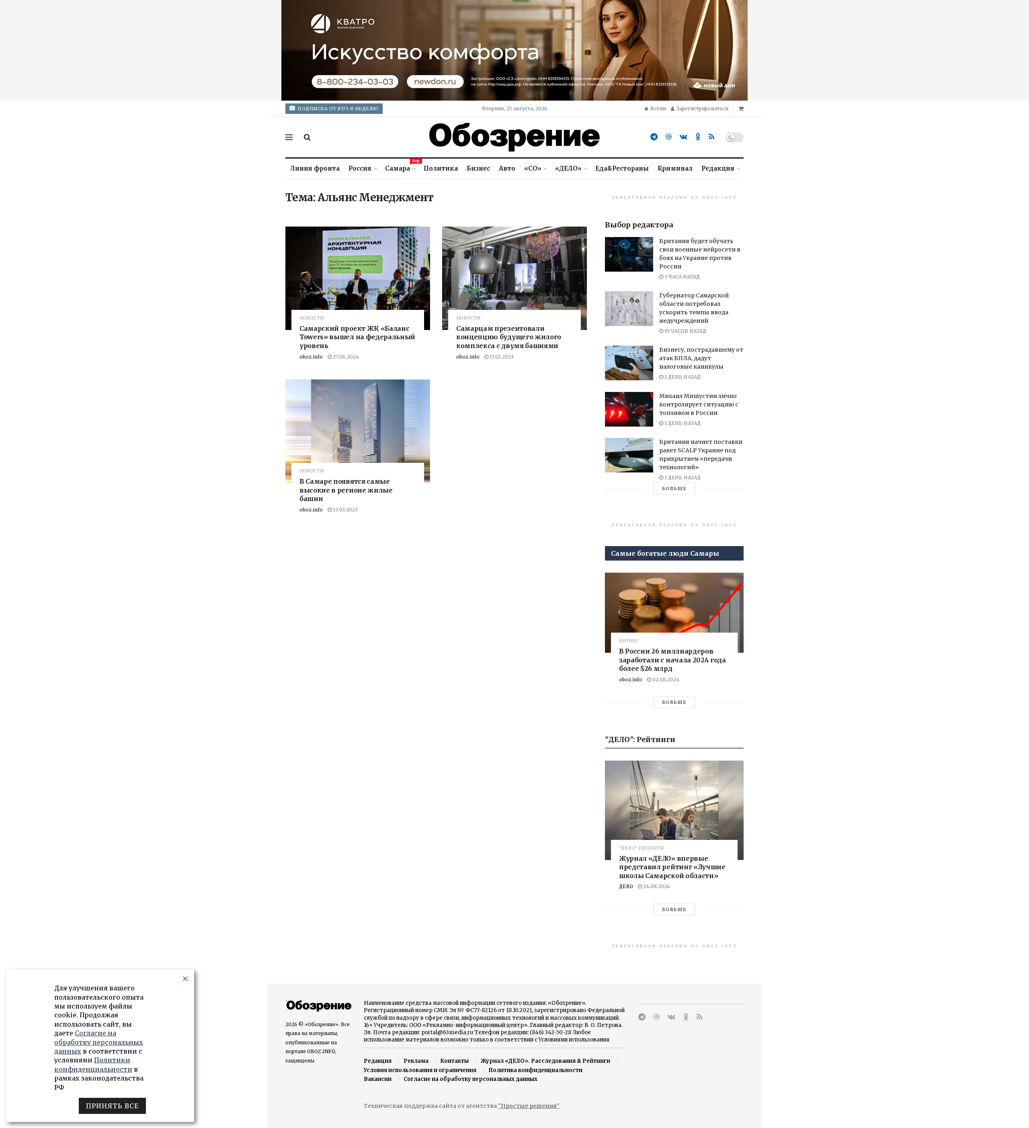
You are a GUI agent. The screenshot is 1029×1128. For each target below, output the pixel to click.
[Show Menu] (289, 137)
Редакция (717, 168)
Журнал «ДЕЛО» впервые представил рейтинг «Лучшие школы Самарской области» (672, 867)
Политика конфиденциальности (535, 1070)
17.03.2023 (501, 357)
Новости (311, 318)
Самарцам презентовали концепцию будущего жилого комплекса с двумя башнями (508, 337)
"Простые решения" (529, 1105)
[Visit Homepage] (514, 137)
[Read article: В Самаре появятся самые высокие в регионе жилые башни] (357, 431)
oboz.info (311, 357)
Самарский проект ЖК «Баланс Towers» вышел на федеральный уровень (357, 337)
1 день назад (682, 377)
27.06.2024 (345, 357)
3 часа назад (681, 277)
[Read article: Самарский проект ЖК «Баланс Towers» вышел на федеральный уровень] (357, 278)
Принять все (112, 1106)
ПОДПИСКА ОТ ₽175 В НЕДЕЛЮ (337, 108)
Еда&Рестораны (622, 168)
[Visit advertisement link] (514, 50)
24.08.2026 (656, 886)
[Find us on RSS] (711, 137)
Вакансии (378, 1079)
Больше (674, 488)
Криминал (675, 168)
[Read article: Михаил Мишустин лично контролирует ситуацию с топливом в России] (629, 409)
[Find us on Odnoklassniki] (698, 137)
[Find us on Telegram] (654, 137)
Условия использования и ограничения (420, 1070)
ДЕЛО (626, 886)
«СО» (532, 168)
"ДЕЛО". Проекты (641, 848)
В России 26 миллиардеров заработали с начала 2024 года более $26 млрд (672, 659)
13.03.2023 (345, 510)
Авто (507, 168)
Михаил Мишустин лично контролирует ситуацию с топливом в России (698, 404)
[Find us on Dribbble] (669, 137)
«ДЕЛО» (568, 168)
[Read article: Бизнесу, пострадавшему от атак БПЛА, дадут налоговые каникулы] (629, 363)
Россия (359, 168)
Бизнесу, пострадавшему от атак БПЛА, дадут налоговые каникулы (701, 358)
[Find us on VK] (683, 137)
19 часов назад (684, 331)
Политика (441, 168)
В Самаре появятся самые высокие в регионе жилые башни (346, 490)
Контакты (454, 1061)
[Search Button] (307, 137)
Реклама (416, 1061)
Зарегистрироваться (701, 108)
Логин (657, 108)
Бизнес (478, 168)
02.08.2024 (665, 679)
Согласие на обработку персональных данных (470, 1079)
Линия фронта (315, 168)
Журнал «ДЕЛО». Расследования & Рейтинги (545, 1061)
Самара (400, 167)
